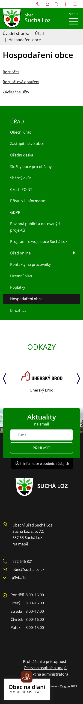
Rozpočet (11, 71)
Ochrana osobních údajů (45, 667)
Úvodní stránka (16, 33)
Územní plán (21, 276)
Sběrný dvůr (20, 178)
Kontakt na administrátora (45, 674)
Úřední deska (21, 155)
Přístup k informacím (28, 200)
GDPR (15, 212)
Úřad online (20, 253)
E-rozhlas (18, 310)
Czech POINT (21, 189)
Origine (65, 686)
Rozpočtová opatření (21, 81)
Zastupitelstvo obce (27, 143)
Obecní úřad (21, 132)
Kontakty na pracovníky (30, 264)
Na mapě (20, 544)
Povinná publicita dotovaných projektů (36, 227)
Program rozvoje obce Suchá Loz (38, 241)
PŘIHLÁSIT (41, 447)
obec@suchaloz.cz (28, 569)
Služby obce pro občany (31, 166)
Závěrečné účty (16, 92)
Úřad (39, 33)
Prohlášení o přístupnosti (45, 661)
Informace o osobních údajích (45, 463)
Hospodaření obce (26, 298)
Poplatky (17, 287)
